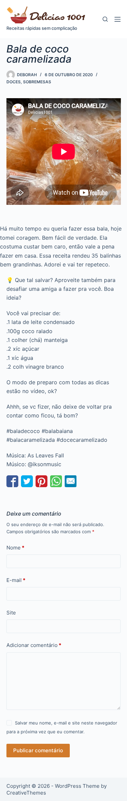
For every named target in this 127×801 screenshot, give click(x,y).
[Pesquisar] (105, 19)
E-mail (15, 580)
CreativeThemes (26, 792)
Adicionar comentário (33, 645)
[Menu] (117, 19)
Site (11, 612)
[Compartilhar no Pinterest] (41, 481)
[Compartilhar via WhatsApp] (56, 481)
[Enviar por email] (71, 481)
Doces (13, 81)
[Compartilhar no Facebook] (12, 481)
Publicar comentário (38, 750)
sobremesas (37, 81)
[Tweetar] (27, 481)
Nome (15, 547)
